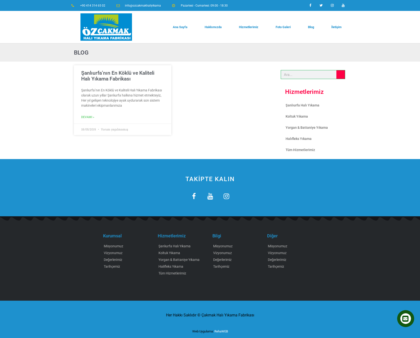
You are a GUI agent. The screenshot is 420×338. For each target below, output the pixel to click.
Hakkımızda (213, 27)
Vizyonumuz (113, 253)
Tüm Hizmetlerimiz (300, 150)
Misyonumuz (113, 246)
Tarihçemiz (112, 266)
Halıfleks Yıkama (299, 139)
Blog (311, 27)
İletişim (336, 27)
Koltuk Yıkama (297, 116)
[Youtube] (343, 5)
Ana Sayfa (180, 27)
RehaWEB (221, 331)
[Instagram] (332, 5)
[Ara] (340, 74)
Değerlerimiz (113, 260)
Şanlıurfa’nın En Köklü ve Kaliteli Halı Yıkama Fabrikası (117, 76)
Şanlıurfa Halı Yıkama (302, 105)
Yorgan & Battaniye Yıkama (307, 127)
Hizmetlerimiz (248, 27)
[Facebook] (310, 5)
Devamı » (87, 117)
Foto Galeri (283, 27)
